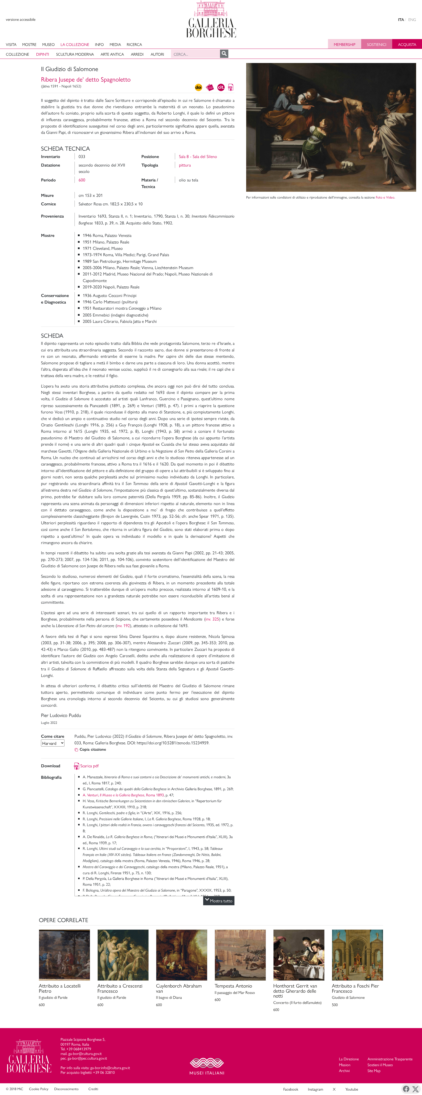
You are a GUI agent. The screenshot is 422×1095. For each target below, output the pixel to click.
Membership (344, 44)
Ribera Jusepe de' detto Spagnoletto (86, 79)
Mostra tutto (221, 900)
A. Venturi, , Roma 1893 (123, 795)
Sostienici (376, 44)
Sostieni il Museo (380, 1064)
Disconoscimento (66, 1088)
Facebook (290, 1089)
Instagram (315, 1089)
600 (82, 180)
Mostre (29, 44)
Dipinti (42, 54)
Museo (48, 44)
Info (99, 44)
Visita (11, 44)
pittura (185, 165)
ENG (412, 19)
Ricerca (134, 44)
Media (115, 44)
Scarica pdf (89, 765)
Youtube (351, 1089)
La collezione (75, 44)
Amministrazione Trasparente (390, 1059)
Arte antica (112, 54)
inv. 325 (212, 619)
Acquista (407, 44)
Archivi (344, 1070)
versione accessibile (20, 19)
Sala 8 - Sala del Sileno (198, 156)
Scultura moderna (75, 54)
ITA (401, 19)
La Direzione (349, 1059)
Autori (157, 54)
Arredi (137, 54)
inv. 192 (123, 625)
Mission (344, 1064)
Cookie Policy (38, 1088)
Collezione (17, 54)
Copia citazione (93, 749)
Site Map (374, 1070)
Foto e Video (385, 197)
